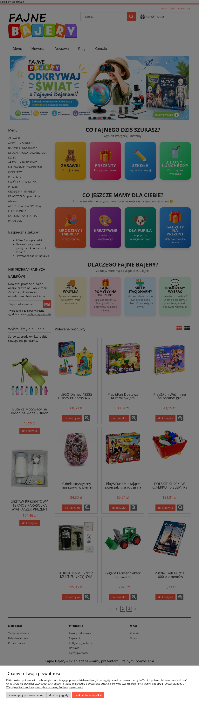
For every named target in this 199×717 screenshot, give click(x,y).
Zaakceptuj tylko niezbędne (26, 695)
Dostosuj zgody (58, 695)
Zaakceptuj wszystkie (88, 695)
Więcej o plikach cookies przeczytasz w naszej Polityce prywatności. (44, 687)
